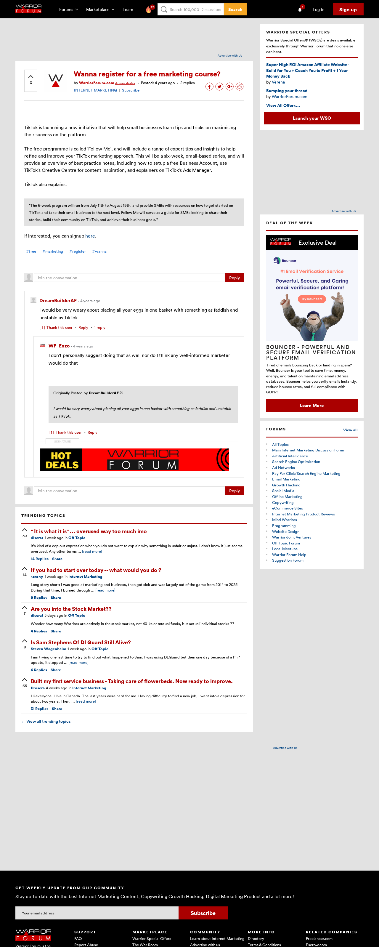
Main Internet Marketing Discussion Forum (308, 450)
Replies (40, 559)
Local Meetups (285, 548)
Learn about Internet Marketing (217, 938)
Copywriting (283, 502)
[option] (312, 323)
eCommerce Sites (287, 508)
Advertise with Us (230, 55)
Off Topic (76, 538)
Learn (130, 9)
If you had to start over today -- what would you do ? (96, 569)
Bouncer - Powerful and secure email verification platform (311, 352)
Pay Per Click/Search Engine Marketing (306, 473)
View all (350, 430)
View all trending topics (45, 721)
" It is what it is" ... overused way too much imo (89, 531)
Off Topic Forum (286, 543)
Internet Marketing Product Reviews (303, 514)
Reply (234, 278)
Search (235, 9)
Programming (284, 525)
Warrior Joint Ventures (291, 537)
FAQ (78, 938)
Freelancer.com (319, 938)
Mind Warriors (284, 519)
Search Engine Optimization (296, 461)
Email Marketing (286, 479)
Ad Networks (283, 467)
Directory (256, 938)
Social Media (283, 490)
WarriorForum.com (289, 96)
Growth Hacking (286, 485)
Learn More (312, 405)
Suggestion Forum (287, 560)
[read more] (92, 551)
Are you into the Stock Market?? (71, 608)
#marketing (52, 251)
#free (31, 251)
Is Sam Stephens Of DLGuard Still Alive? (81, 642)
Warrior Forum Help (289, 554)
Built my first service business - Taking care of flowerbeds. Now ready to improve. (132, 681)
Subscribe (130, 90)
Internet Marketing (85, 576)
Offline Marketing (287, 496)
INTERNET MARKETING (95, 90)
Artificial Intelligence (290, 456)
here (90, 236)
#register (77, 251)
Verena (278, 82)
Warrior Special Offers (151, 938)
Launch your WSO (312, 118)
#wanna (99, 251)
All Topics (280, 444)
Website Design (285, 531)
